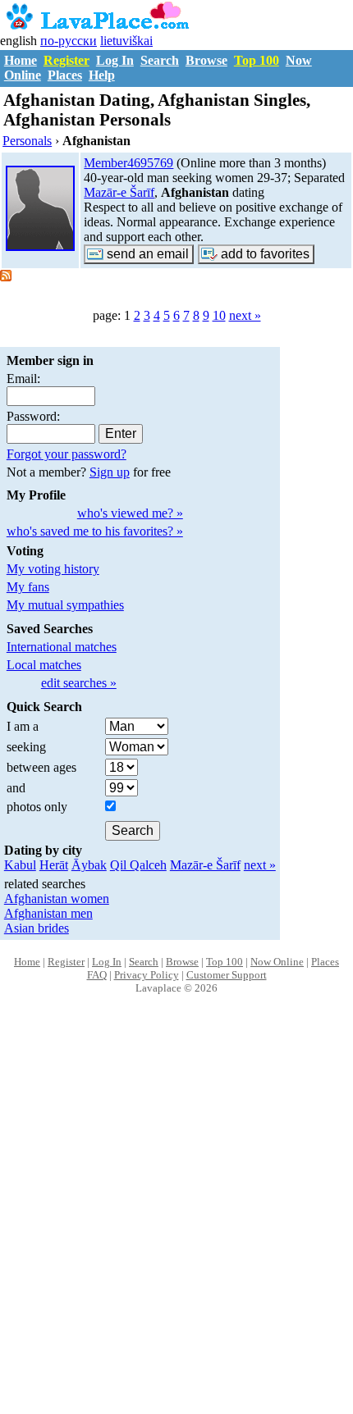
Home (20, 60)
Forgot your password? (66, 454)
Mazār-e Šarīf (119, 192)
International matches (62, 647)
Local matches (44, 665)
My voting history (53, 569)
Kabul (20, 865)
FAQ (97, 975)
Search (159, 60)
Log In (115, 60)
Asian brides (36, 928)
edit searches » (79, 683)
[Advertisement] (176, 1221)
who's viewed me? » (130, 513)
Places (65, 75)
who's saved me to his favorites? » (95, 531)
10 (219, 315)
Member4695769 (128, 163)
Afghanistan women (56, 898)
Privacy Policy (146, 975)
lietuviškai (126, 41)
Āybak (89, 865)
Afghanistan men (48, 913)
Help (102, 75)
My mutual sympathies (65, 605)
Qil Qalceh (138, 865)
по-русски (68, 41)
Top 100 (256, 60)
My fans (28, 587)
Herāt (53, 865)
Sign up (109, 472)
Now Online (277, 962)
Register (66, 60)
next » (245, 315)
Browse (206, 60)
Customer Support (226, 975)
